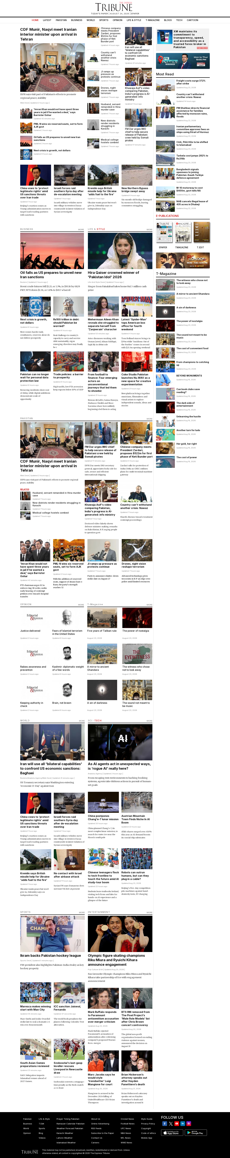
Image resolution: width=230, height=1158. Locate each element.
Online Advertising (100, 1123)
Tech (179, 20)
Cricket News (127, 1119)
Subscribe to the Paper (102, 1133)
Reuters (23, 282)
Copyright (146, 1128)
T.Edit (41, 1123)
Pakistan (61, 20)
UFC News (126, 1128)
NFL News (126, 1138)
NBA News (126, 1133)
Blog (41, 1133)
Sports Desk (25, 960)
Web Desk (24, 103)
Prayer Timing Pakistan (68, 1119)
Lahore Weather (65, 1138)
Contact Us (96, 1138)
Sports (103, 20)
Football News (128, 1123)
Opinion (117, 20)
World (91, 20)
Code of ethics (148, 1133)
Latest (47, 20)
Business (76, 20)
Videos (42, 1138)
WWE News (126, 1142)
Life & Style (134, 20)
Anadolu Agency (35, 778)
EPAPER (135, 13)
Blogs (168, 20)
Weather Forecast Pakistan (70, 1128)
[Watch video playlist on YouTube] (183, 61)
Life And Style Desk (96, 282)
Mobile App (146, 1138)
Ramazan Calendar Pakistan (71, 1123)
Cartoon (192, 20)
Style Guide (146, 1119)
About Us (95, 1119)
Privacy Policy (148, 1123)
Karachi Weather (65, 1133)
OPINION (26, 604)
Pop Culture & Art (95, 969)
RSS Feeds (96, 1128)
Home (35, 20)
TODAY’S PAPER (100, 13)
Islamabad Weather (66, 1142)
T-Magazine (153, 20)
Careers (95, 1142)
